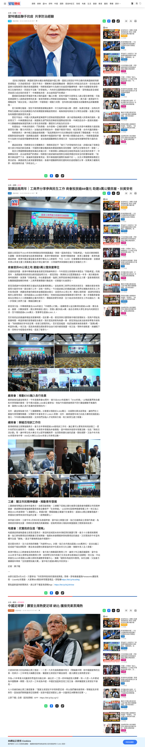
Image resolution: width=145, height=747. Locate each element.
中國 (19, 13)
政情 (19, 185)
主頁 (9, 13)
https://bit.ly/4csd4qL (71, 579)
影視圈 (123, 71)
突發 (122, 47)
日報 (14, 13)
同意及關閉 (130, 742)
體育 (14, 602)
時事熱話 (124, 59)
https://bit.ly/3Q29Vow (64, 585)
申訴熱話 (124, 36)
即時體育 (21, 602)
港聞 (14, 185)
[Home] (14, 3)
